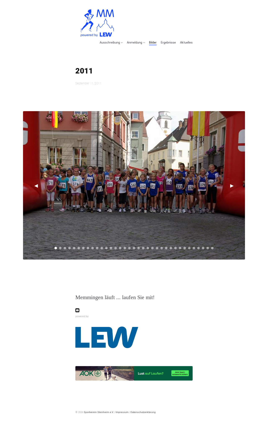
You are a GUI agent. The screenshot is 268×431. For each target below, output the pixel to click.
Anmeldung (134, 42)
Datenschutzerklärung (143, 412)
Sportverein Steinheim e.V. (99, 412)
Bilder (153, 42)
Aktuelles (186, 42)
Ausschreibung (110, 42)
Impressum (122, 412)
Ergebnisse (168, 42)
